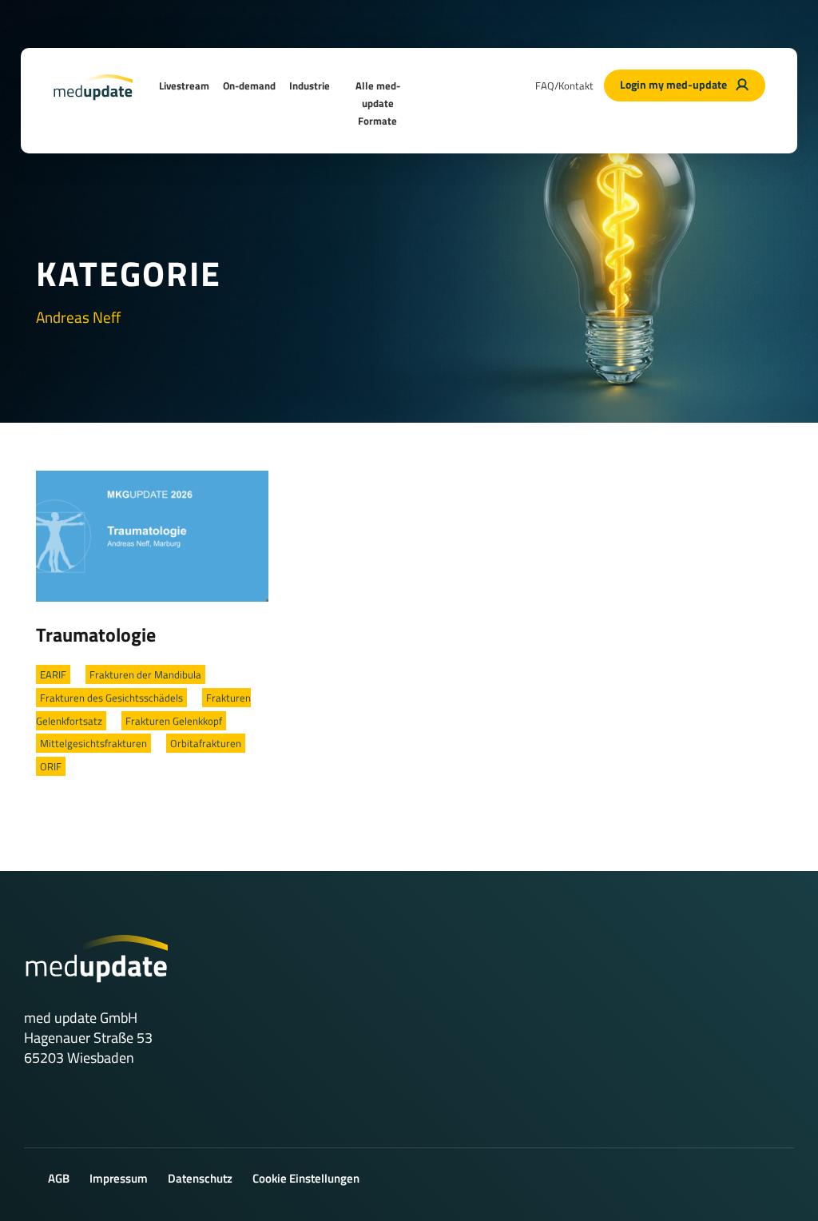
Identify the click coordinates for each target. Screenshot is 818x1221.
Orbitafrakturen (205, 743)
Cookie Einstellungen (305, 1178)
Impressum (118, 1178)
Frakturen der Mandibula (145, 674)
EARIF (53, 674)
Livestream (184, 85)
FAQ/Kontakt (564, 85)
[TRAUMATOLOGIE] (152, 534)
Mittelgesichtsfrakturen (93, 743)
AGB (58, 1178)
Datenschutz (200, 1178)
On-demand (249, 85)
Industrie (309, 85)
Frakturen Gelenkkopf (173, 721)
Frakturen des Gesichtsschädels (111, 698)
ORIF (51, 766)
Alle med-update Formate (377, 103)
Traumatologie (96, 634)
